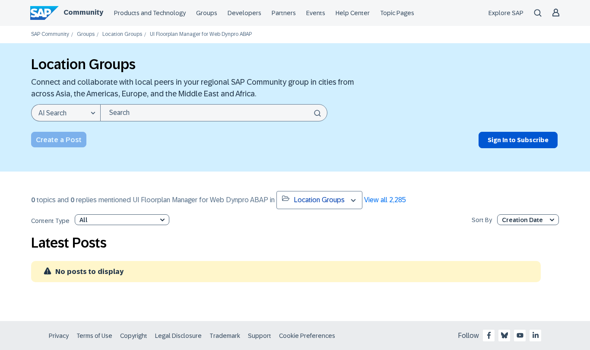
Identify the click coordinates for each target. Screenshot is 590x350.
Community (83, 12)
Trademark (224, 335)
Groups (206, 13)
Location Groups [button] (319, 200)
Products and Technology (150, 13)
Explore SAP (505, 13)
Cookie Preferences (307, 335)
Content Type (50, 221)
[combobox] (213, 112)
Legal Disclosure (178, 335)
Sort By (482, 220)
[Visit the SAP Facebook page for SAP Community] (488, 335)
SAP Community (50, 34)
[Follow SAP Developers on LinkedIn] (535, 335)
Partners (284, 13)
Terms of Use (94, 335)
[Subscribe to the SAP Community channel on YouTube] (520, 335)
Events (315, 13)
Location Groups (122, 34)
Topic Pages (397, 13)
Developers (244, 13)
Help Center (353, 13)
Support (259, 335)
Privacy (59, 335)
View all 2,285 (385, 200)
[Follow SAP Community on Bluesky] (504, 335)
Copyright (133, 335)
